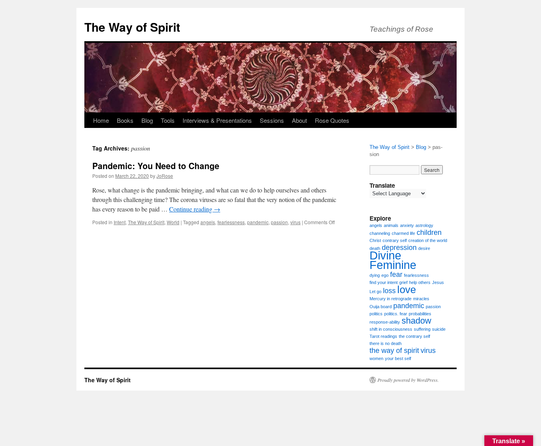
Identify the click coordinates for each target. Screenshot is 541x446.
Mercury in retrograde (390, 298)
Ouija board (381, 306)
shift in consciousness (391, 329)
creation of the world (427, 240)
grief (403, 282)
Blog (147, 120)
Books (125, 120)
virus (295, 222)
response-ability (385, 322)
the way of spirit (394, 351)
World (173, 222)
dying (375, 275)
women (376, 358)
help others (420, 282)
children (429, 232)
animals (391, 225)
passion (279, 222)
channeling (380, 233)
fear (396, 274)
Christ (375, 240)
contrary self (395, 240)
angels (207, 222)
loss (389, 291)
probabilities (420, 313)
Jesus (438, 282)
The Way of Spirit (132, 26)
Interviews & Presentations (217, 120)
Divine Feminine (393, 260)
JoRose (164, 175)
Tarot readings (383, 336)
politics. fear (395, 313)
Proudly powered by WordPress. (408, 380)
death (375, 248)
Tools (168, 120)
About (299, 120)
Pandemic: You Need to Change (155, 166)
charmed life (403, 233)
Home (101, 120)
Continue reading (194, 209)
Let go (375, 291)
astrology (424, 225)
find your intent (384, 282)
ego (385, 275)
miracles (421, 298)
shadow (416, 321)
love (406, 289)
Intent (120, 222)
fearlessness (231, 222)
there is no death (386, 343)
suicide (439, 329)
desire (424, 248)
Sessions (272, 120)
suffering (422, 329)
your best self (398, 358)
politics (376, 313)
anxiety (407, 225)
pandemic (258, 222)
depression (399, 248)
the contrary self (414, 336)
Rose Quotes (332, 120)
